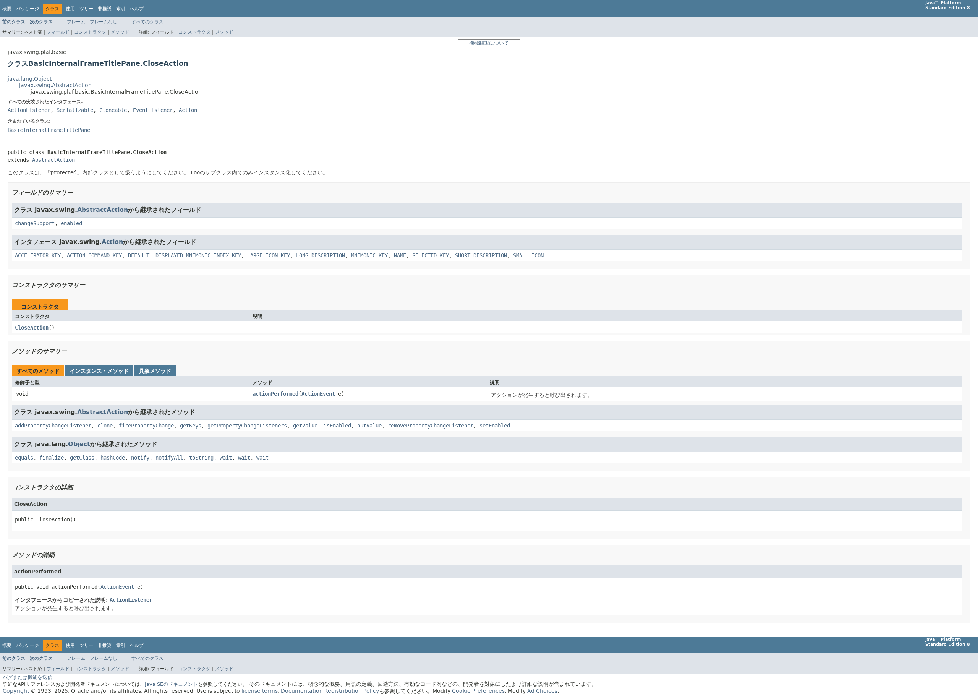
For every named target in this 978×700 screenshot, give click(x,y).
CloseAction (32, 328)
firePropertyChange (146, 425)
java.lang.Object (30, 79)
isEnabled (337, 425)
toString (201, 458)
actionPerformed (275, 394)
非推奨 (105, 8)
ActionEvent (318, 394)
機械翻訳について (489, 43)
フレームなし (103, 21)
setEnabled (494, 425)
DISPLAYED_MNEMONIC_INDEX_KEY (198, 255)
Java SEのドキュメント (171, 684)
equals (24, 458)
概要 (6, 8)
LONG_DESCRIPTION (320, 255)
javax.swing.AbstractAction (55, 85)
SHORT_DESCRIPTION (481, 255)
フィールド (58, 32)
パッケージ (27, 8)
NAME (400, 255)
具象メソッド (155, 371)
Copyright (16, 691)
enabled (71, 223)
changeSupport (35, 223)
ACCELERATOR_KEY (38, 255)
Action (188, 110)
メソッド (120, 32)
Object (79, 444)
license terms (259, 691)
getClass (82, 458)
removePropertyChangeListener (430, 425)
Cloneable (113, 110)
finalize (51, 458)
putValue (369, 425)
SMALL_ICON (528, 255)
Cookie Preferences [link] (478, 691)
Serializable (75, 110)
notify (140, 458)
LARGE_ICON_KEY (268, 255)
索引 (120, 8)
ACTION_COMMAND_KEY (94, 255)
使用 (70, 8)
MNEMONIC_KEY (369, 255)
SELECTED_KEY (430, 255)
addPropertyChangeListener (53, 425)
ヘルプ (137, 8)
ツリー (86, 8)
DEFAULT (138, 255)
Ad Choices (542, 691)
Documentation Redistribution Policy (330, 691)
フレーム (76, 21)
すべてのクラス (147, 21)
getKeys (190, 425)
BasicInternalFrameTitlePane (49, 130)
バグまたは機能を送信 (27, 677)
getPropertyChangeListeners (247, 425)
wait (226, 458)
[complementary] (478, 691)
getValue (305, 425)
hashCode (112, 458)
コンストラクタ (90, 32)
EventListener (153, 110)
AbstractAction (53, 160)
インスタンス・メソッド (99, 371)
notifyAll (169, 458)
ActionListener (29, 110)
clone (105, 425)
